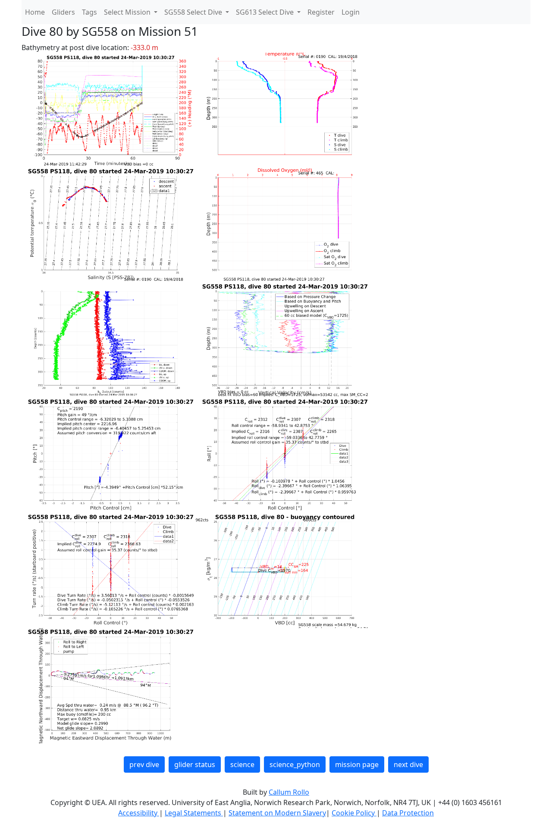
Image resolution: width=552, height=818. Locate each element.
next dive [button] (408, 764)
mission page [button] (357, 764)
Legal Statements (194, 813)
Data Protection (408, 813)
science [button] (242, 764)
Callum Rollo (289, 792)
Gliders (63, 12)
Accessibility (138, 813)
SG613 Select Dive (265, 12)
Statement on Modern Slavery (277, 813)
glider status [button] (194, 764)
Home (35, 12)
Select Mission (128, 12)
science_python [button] (295, 764)
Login (351, 12)
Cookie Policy (354, 813)
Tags (89, 12)
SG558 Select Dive (194, 12)
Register (321, 12)
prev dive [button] (144, 764)
